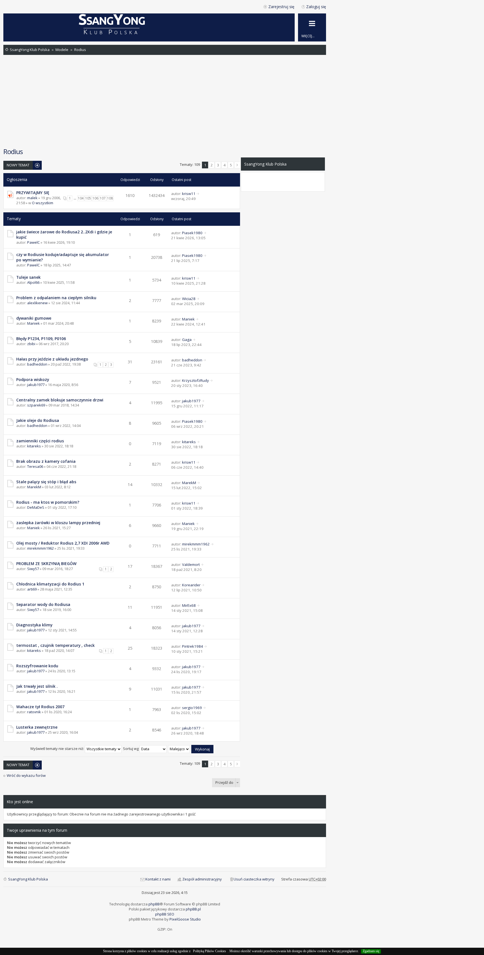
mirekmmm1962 (40, 548)
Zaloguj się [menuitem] (316, 6)
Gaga (187, 339)
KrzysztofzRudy (195, 380)
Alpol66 (33, 282)
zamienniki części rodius (40, 440)
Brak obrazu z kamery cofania (46, 461)
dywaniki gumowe (33, 318)
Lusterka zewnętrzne (36, 727)
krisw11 (189, 193)
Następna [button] (237, 165)
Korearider (191, 584)
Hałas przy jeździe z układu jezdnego (52, 359)
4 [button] (224, 165)
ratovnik (34, 711)
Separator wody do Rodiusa (43, 604)
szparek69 (36, 405)
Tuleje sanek (28, 277)
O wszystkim (42, 202)
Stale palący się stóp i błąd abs (46, 481)
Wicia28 (189, 298)
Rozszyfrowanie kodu (37, 665)
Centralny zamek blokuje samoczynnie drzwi (59, 400)
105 (88, 198)
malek (32, 197)
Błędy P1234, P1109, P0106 (41, 338)
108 (110, 198)
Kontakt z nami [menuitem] (158, 879)
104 (81, 198)
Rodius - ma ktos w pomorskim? (47, 502)
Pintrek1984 (192, 646)
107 (103, 198)
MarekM (34, 486)
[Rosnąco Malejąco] (179, 748)
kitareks (34, 446)
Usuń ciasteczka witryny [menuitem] (254, 879)
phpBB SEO (164, 914)
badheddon (37, 364)
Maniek (33, 323)
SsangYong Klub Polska (30, 49)
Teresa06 (35, 466)
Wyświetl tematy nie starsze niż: (57, 748)
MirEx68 (189, 605)
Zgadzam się (371, 951)
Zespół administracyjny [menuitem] (202, 879)
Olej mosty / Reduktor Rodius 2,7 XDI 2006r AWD (63, 543)
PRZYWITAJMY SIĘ (32, 192)
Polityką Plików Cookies (209, 951)
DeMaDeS (35, 507)
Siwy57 (33, 568)
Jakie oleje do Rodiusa (37, 420)
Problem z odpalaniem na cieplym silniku (56, 297)
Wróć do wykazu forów (26, 775)
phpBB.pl (193, 909)
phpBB (154, 904)
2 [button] (212, 165)
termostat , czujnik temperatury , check (55, 645)
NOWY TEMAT (18, 165)
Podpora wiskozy (32, 379)
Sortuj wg (131, 748)
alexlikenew (37, 302)
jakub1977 (36, 384)
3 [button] (218, 165)
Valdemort (191, 564)
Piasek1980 (192, 232)
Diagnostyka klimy (34, 625)
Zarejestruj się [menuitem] (281, 6)
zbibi (31, 343)
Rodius (80, 49)
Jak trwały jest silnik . (37, 686)
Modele (61, 49)
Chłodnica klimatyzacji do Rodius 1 (50, 584)
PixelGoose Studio (185, 919)
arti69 (32, 589)
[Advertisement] (164, 101)
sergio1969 (192, 707)
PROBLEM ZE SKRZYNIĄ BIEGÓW (46, 563)
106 (95, 198)
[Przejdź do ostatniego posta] (197, 193)
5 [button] (231, 165)
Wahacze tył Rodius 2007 (40, 706)
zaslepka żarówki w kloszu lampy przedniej (58, 522)
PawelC (33, 242)
